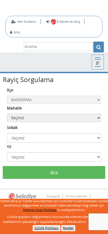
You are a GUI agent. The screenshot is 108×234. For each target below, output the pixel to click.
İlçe (10, 90)
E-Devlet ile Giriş (68, 21)
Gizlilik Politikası (46, 228)
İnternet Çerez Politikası (40, 210)
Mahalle (14, 108)
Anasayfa (53, 196)
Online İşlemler (76, 196)
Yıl (9, 146)
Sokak (12, 127)
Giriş (17, 32)
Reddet (68, 228)
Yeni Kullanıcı (26, 21)
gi (97, 62)
